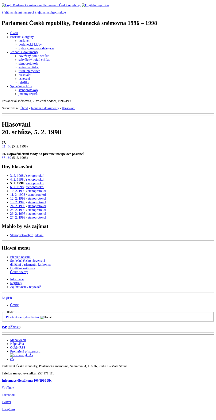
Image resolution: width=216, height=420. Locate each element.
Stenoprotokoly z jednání (26, 235)
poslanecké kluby (30, 44)
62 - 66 (6, 146)
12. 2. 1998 (17, 198)
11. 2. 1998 (17, 194)
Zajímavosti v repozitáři (26, 287)
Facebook (8, 395)
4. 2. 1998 (17, 179)
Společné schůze (21, 86)
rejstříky (24, 82)
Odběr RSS (18, 347)
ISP (4, 327)
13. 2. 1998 (17, 202)
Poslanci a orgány (22, 37)
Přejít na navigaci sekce (50, 12)
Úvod (14, 33)
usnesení (24, 78)
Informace (17, 279)
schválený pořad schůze (34, 59)
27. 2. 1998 (17, 217)
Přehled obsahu (20, 257)
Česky (14, 305)
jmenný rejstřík (28, 94)
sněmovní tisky (29, 67)
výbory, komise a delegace (36, 48)
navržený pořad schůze (34, 56)
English (7, 298)
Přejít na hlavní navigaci (18, 12)
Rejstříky (16, 283)
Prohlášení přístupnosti (25, 351)
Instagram (8, 409)
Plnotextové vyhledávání (22, 317)
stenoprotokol (35, 175)
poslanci (24, 40)
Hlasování (68, 108)
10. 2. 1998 (17, 191)
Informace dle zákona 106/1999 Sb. (27, 380)
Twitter (6, 402)
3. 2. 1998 (17, 175)
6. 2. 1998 (17, 187)
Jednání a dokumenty (24, 52)
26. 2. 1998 (17, 213)
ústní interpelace (29, 71)
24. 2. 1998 (17, 206)
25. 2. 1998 (17, 210)
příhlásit (14, 327)
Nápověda (17, 344)
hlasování (25, 75)
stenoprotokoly (28, 63)
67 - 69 (6, 157)
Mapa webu (18, 340)
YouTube (8, 387)
